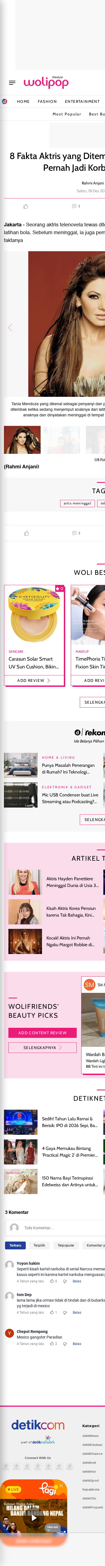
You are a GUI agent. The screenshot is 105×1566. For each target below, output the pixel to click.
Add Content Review (42, 1032)
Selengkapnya (40, 1047)
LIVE (15, 1489)
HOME (23, 101)
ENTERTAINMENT (82, 101)
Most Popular (67, 114)
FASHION (47, 101)
